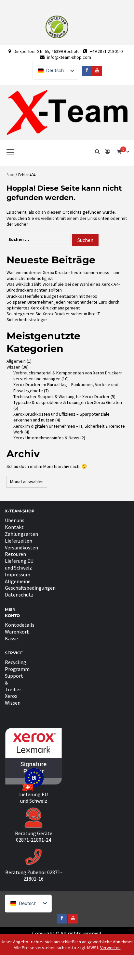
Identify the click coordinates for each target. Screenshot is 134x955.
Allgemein (16, 361)
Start (11, 175)
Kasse (11, 638)
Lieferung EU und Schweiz (19, 564)
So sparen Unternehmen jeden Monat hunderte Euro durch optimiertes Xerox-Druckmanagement (63, 305)
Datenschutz (19, 594)
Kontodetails (19, 625)
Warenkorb (17, 631)
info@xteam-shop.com (69, 57)
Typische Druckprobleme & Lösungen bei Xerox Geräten (67, 402)
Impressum (17, 574)
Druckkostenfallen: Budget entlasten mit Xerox (52, 296)
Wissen (13, 367)
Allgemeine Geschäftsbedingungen (30, 584)
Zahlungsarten (21, 534)
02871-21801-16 (42, 875)
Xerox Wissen (12, 699)
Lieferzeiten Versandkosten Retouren (21, 547)
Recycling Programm (17, 665)
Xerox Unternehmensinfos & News (46, 438)
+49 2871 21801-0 (106, 51)
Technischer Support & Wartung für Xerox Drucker (61, 396)
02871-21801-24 (33, 839)
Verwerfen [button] (110, 947)
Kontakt (14, 527)
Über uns (14, 520)
